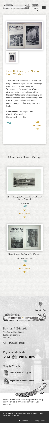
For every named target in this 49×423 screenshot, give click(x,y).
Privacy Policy (24, 402)
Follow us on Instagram (20, 372)
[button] (43, 7)
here (18, 415)
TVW (40, 400)
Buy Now (37, 125)
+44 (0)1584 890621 (16, 343)
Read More (24, 213)
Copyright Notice (10, 402)
